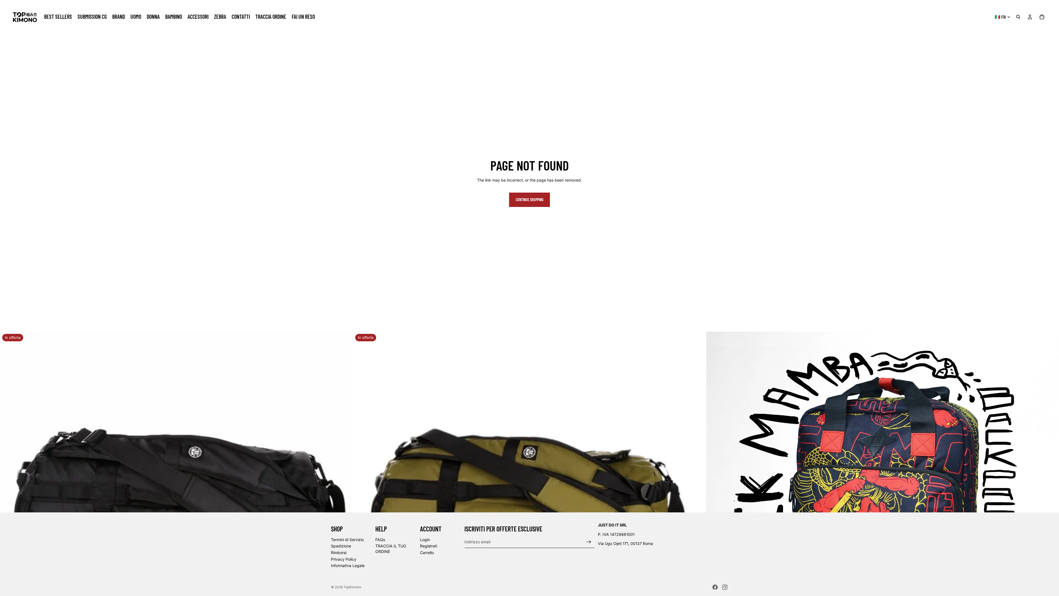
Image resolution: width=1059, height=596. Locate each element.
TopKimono (352, 587)
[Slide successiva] (344, 508)
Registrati (428, 546)
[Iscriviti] (589, 542)
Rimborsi (338, 552)
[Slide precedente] (8, 508)
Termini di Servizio (347, 539)
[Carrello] (1042, 17)
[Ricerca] (1018, 17)
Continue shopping (529, 199)
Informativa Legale (348, 565)
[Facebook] (715, 587)
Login (425, 539)
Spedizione (341, 546)
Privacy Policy (343, 559)
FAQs (380, 539)
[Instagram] (724, 587)
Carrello (427, 552)
